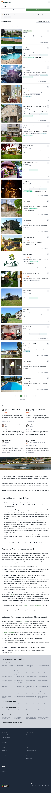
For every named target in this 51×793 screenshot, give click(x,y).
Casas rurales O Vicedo (31, 696)
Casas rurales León (30, 703)
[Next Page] (32, 396)
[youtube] (42, 786)
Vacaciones (4, 753)
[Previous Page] (18, 396)
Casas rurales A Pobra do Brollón (31, 677)
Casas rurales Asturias (18, 703)
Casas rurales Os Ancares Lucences (43, 710)
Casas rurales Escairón (43, 680)
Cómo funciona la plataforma (33, 761)
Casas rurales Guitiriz (18, 682)
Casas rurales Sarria (6, 672)
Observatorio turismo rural (8, 740)
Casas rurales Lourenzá (31, 682)
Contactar (4, 742)
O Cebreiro (25, 605)
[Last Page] (35, 396)
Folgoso (35, 592)
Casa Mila (4, 445)
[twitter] (36, 786)
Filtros (14, 9)
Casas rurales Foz (42, 693)
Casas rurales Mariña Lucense (30, 710)
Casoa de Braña (5, 414)
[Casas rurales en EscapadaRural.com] (6, 2)
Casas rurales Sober (6, 669)
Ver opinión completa (6, 421)
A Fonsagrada (7, 541)
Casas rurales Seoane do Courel (43, 691)
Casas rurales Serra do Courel (19, 710)
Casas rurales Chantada (43, 665)
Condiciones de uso (31, 750)
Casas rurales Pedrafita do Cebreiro (43, 697)
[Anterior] (3, 36)
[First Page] (16, 396)
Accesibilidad (29, 758)
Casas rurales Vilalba (18, 680)
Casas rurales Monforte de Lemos (19, 670)
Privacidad (28, 753)
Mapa (39, 9)
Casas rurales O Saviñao (7, 693)
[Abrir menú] (49, 2)
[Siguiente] (20, 36)
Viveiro (5, 520)
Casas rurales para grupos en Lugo (6, 718)
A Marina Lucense (32, 509)
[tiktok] (39, 786)
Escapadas (4, 750)
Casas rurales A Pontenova (17, 673)
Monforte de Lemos (9, 632)
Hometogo (4, 768)
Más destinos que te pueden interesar (12, 722)
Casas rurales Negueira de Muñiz (6, 697)
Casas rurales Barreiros (43, 672)
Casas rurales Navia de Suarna (19, 677)
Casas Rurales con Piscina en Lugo (18, 718)
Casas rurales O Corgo (19, 686)
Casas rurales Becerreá (7, 676)
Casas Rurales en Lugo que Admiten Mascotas (31, 718)
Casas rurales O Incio (30, 690)
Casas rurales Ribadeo (19, 665)
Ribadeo (6, 509)
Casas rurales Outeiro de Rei (31, 687)
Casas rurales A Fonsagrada (29, 666)
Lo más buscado (6, 755)
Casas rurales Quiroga (43, 686)
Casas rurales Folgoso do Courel (7, 666)
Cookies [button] (28, 755)
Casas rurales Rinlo (6, 690)
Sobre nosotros (5, 734)
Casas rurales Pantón (42, 669)
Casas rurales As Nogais (31, 672)
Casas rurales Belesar (18, 693)
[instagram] (32, 786)
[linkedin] (48, 786)
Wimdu (3, 771)
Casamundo (4, 774)
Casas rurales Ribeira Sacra (6, 710)
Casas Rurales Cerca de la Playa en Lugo (43, 718)
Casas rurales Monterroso (4, 687)
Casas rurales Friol (5, 682)
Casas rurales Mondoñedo (41, 683)
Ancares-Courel (39, 605)
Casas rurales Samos (42, 676)
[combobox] (25, 6)
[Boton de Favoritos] (48, 31)
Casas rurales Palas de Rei (31, 670)
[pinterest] (45, 786)
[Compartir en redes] (46, 2)
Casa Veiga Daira (29, 429)
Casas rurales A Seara (31, 680)
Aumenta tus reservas (31, 734)
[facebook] (29, 786)
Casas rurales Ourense (43, 703)
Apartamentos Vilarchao (31, 445)
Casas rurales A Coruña (7, 703)
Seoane (12, 594)
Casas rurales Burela (30, 693)
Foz (5, 534)
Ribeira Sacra (23, 621)
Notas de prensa (6, 737)
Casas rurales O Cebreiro (19, 696)
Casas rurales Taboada (7, 680)
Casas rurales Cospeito (19, 690)
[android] (5, 786)
